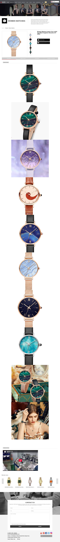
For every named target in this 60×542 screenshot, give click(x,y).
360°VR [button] (19, 2)
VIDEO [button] (34, 2)
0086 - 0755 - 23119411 (13, 533)
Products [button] (12, 2)
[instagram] (51, 533)
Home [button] (8, 2)
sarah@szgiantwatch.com (44, 42)
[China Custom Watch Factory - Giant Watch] (3, 2)
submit (40, 526)
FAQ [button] (42, 2)
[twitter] (49, 533)
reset (20, 526)
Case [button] (27, 2)
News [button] (31, 2)
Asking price (42, 39)
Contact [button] (23, 2)
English (53, 1)
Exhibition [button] (38, 2)
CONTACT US (30, 502)
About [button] (16, 2)
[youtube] (41, 533)
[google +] (44, 533)
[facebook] (46, 533)
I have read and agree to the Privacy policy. (19, 524)
